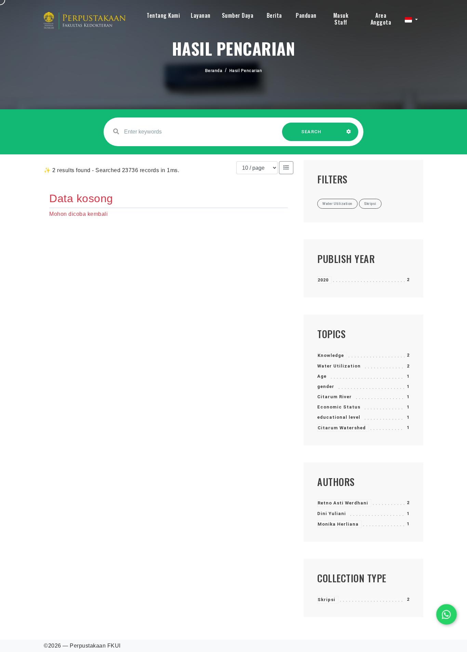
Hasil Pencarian (245, 70)
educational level (338, 417)
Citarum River (334, 396)
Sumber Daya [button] (238, 15)
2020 (323, 279)
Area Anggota (381, 18)
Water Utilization (339, 366)
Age (321, 376)
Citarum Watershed (342, 427)
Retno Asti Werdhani (343, 502)
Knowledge (331, 355)
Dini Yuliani (331, 513)
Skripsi (326, 599)
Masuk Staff (341, 18)
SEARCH (311, 131)
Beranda (214, 70)
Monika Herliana (338, 524)
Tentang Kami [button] (163, 15)
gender (325, 386)
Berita (274, 15)
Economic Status (338, 407)
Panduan (306, 15)
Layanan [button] (201, 15)
